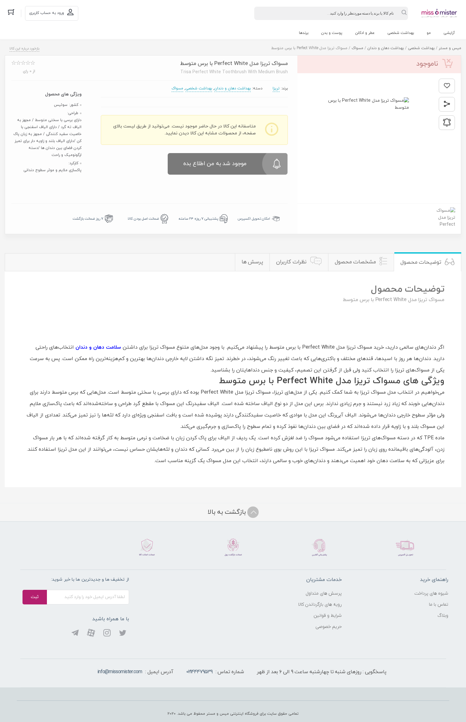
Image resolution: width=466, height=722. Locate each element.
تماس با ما (438, 605)
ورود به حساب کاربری (46, 13)
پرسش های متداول (324, 593)
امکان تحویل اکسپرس (253, 218)
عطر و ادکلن (365, 32)
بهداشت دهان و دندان (385, 48)
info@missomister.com (119, 671)
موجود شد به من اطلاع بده (215, 164)
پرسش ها (252, 262)
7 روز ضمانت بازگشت (88, 218)
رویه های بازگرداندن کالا (320, 605)
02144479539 (199, 671)
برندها (303, 32)
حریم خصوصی (328, 627)
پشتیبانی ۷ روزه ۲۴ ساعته (198, 218)
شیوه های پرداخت (431, 593)
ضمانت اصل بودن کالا (143, 218)
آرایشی (449, 32)
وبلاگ (442, 616)
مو (429, 32)
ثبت (35, 597)
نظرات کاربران (291, 262)
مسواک (357, 48)
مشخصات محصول (355, 262)
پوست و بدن (331, 32)
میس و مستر (450, 48)
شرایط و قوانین (328, 616)
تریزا (276, 88)
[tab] (427, 262)
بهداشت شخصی (400, 32)
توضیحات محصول (421, 262)
